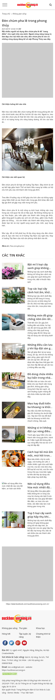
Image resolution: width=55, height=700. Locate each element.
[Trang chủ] (27, 5)
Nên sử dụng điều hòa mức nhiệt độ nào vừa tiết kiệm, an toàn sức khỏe (39, 489)
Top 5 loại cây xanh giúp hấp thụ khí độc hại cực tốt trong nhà (39, 518)
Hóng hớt (6, 633)
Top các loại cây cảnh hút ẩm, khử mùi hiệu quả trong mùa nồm (40, 294)
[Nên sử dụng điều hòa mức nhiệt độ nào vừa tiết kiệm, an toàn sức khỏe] (13, 490)
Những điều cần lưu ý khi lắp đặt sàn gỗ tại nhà (40, 348)
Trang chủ (6, 13)
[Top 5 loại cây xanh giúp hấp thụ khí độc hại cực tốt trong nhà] (13, 519)
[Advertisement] (27, 72)
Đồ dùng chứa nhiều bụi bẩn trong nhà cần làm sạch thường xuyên (40, 379)
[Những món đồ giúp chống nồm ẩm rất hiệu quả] (13, 322)
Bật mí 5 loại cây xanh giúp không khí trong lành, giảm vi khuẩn (40, 270)
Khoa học (40, 628)
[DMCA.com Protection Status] (9, 673)
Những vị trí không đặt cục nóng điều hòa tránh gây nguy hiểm (40, 433)
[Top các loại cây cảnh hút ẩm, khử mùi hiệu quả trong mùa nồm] (13, 295)
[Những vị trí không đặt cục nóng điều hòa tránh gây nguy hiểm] (13, 434)
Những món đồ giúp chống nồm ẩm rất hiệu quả (40, 319)
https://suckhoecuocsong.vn (13, 670)
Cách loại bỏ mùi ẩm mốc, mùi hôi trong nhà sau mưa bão (40, 455)
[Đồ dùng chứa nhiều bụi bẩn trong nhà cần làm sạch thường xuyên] (13, 380)
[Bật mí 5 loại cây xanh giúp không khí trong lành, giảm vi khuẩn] (13, 271)
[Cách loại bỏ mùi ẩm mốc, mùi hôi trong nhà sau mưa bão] (13, 458)
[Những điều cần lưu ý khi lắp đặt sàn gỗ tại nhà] (13, 351)
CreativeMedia (8, 653)
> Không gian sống (18, 13)
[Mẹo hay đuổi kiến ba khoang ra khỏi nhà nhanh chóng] (13, 410)
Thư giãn (23, 628)
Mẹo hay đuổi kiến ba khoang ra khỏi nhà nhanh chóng (39, 407)
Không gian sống (9, 628)
